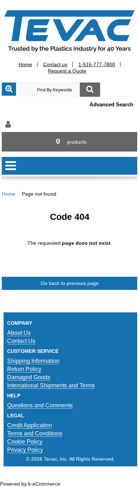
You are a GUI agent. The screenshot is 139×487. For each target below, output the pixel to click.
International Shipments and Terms (51, 385)
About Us (19, 333)
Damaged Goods (28, 377)
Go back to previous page (70, 283)
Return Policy (24, 369)
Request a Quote (67, 71)
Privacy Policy (25, 450)
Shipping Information (33, 361)
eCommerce (46, 484)
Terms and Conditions (34, 433)
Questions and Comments (40, 405)
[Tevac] (69, 30)
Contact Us (21, 341)
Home (25, 64)
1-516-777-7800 (96, 64)
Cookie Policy (24, 442)
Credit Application (29, 425)
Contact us (55, 64)
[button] (69, 142)
